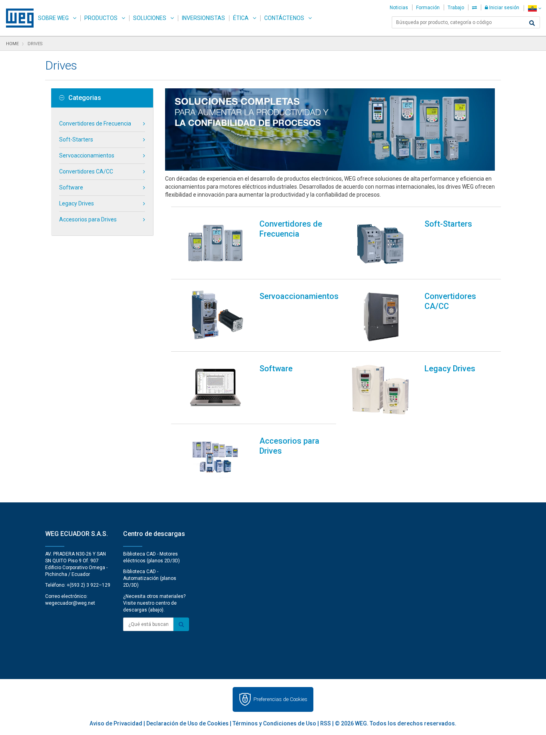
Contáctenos (284, 18)
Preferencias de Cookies (280, 699)
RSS (325, 723)
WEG (17, 18)
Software (71, 187)
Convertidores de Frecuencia (95, 123)
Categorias (84, 98)
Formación (428, 7)
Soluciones (149, 18)
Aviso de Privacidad (116, 723)
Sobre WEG (53, 18)
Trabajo (456, 7)
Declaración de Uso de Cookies (187, 723)
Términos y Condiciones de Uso (274, 723)
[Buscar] (532, 23)
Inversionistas (203, 18)
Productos (101, 18)
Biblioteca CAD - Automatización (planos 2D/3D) (149, 578)
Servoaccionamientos (86, 155)
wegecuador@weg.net (70, 603)
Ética (241, 18)
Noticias (399, 7)
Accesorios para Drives (88, 219)
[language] (534, 8)
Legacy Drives (76, 203)
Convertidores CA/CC (86, 171)
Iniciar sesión (503, 7)
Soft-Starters (76, 139)
